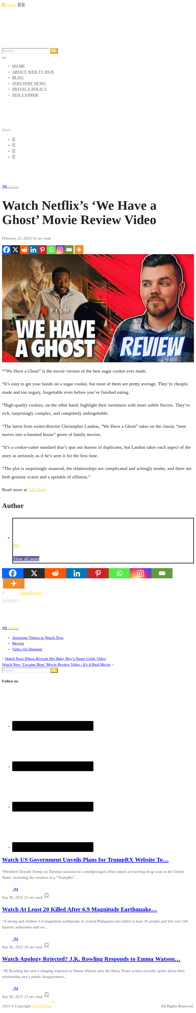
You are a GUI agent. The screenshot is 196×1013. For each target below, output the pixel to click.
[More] (79, 249)
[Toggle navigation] (4, 58)
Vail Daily (37, 489)
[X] (15, 249)
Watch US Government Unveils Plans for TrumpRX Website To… (85, 860)
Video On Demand (27, 649)
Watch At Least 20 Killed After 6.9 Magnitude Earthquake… (79, 909)
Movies (18, 643)
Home (18, 66)
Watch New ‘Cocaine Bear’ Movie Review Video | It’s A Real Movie (56, 664)
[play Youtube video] (98, 308)
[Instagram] (60, 249)
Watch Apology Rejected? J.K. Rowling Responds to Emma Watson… (91, 959)
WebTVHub (41, 1006)
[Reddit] (24, 249)
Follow (11, 5)
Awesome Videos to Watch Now (38, 638)
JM (10, 186)
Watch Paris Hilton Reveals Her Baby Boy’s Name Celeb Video (55, 659)
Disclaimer (25, 95)
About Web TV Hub (33, 72)
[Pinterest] (42, 249)
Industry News (29, 83)
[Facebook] (6, 249)
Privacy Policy (29, 89)
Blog (18, 77)
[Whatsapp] (51, 249)
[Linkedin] (33, 249)
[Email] (69, 249)
